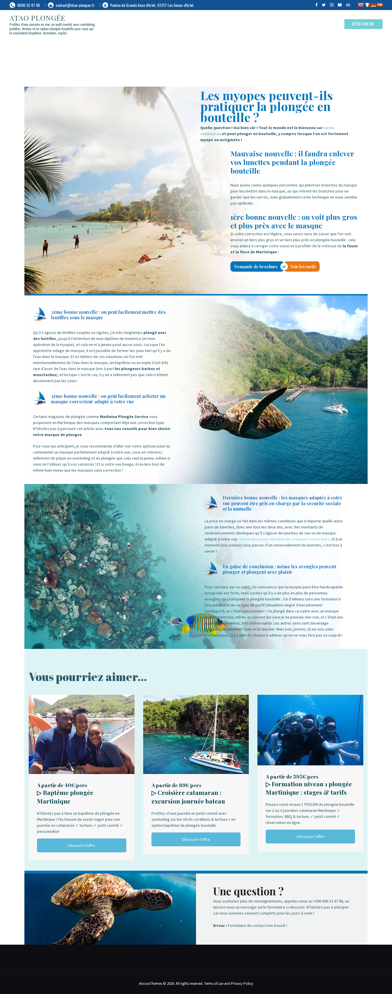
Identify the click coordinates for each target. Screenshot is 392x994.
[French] (367, 5)
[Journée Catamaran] (196, 697)
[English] (361, 5)
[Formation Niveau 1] (310, 697)
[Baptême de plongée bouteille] (82, 697)
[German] (373, 5)
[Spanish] (380, 5)
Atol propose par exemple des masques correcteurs (284, 539)
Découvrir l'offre (81, 845)
